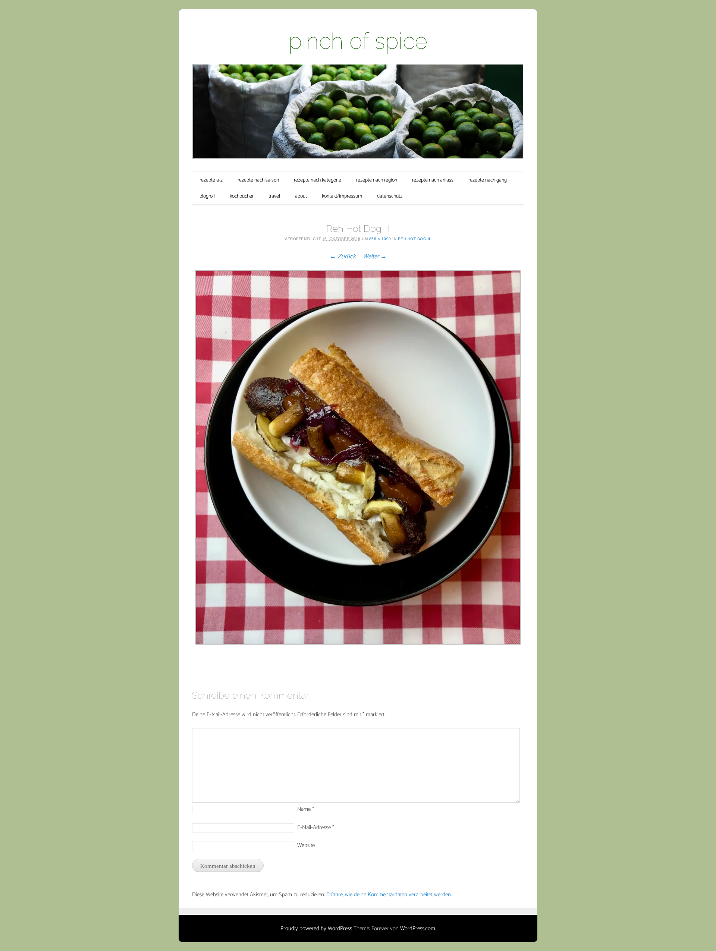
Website (306, 845)
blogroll (207, 196)
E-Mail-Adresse (315, 827)
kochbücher (242, 196)
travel (274, 196)
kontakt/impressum (342, 196)
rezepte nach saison (258, 180)
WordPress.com (417, 928)
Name (305, 809)
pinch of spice (358, 41)
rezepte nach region (376, 180)
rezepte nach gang (487, 180)
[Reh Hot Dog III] (358, 457)
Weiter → (375, 256)
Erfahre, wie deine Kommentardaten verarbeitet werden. (389, 894)
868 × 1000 (380, 239)
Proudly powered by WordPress (316, 928)
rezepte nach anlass (432, 180)
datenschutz (389, 196)
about (301, 196)
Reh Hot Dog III (415, 239)
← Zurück (343, 256)
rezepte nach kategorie (317, 180)
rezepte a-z (211, 180)
